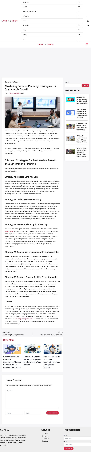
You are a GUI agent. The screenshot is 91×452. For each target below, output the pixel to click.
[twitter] (88, 21)
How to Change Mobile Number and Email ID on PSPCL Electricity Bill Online (82, 113)
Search (67, 82)
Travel (25, 35)
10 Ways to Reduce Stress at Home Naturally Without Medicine (82, 139)
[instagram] (88, 25)
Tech (24, 30)
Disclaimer (45, 441)
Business (26, 2)
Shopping (26, 25)
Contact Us (45, 436)
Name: (65, 435)
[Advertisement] (45, 61)
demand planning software (23, 319)
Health (25, 7)
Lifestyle (26, 16)
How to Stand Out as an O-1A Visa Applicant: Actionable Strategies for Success (52, 362)
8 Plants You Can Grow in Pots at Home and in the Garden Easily (82, 127)
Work (22, 93)
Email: (65, 441)
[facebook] (87, 16)
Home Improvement (29, 11)
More (24, 39)
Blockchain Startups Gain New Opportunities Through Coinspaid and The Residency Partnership (12, 362)
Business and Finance (12, 82)
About (46, 433)
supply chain (9, 231)
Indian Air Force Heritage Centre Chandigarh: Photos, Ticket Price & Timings (81, 152)
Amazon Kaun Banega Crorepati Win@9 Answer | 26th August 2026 (82, 100)
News (25, 21)
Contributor (45, 438)
